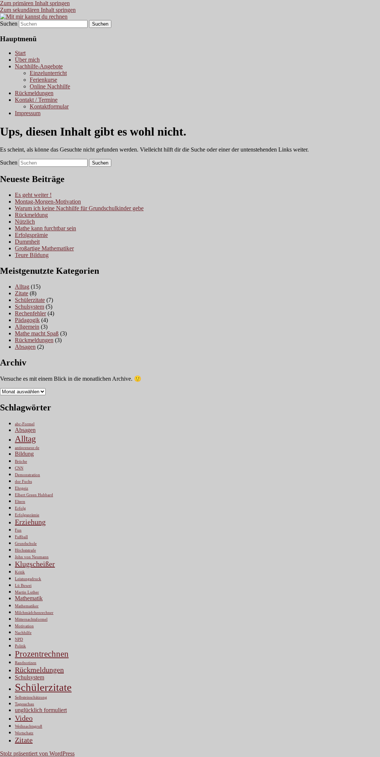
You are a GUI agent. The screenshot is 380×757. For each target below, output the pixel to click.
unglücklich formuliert (41, 710)
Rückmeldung (31, 215)
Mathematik (29, 598)
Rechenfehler (30, 313)
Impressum (27, 113)
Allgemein (27, 327)
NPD (19, 639)
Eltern (20, 502)
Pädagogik (27, 320)
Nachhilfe (23, 633)
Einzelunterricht (48, 73)
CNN (19, 468)
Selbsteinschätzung (31, 697)
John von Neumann (32, 557)
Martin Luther (27, 592)
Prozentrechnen (42, 654)
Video (24, 718)
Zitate (21, 293)
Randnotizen (25, 663)
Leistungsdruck (28, 579)
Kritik (20, 572)
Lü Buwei (23, 586)
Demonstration (27, 475)
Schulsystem (29, 306)
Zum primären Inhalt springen (35, 3)
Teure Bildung (32, 255)
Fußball (21, 537)
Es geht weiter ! (33, 195)
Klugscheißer (35, 564)
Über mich (27, 59)
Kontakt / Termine (36, 100)
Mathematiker (27, 606)
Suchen (8, 23)
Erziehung (30, 522)
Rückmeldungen (34, 93)
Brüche (21, 461)
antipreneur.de (27, 448)
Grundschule (26, 544)
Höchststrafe (25, 550)
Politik (20, 646)
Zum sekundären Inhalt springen (38, 10)
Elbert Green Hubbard (34, 495)
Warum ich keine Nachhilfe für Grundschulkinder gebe (79, 208)
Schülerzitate (30, 300)
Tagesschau (24, 704)
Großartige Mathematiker (44, 248)
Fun (18, 530)
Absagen (25, 347)
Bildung (24, 454)
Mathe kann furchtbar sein (45, 228)
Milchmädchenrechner (34, 613)
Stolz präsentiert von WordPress (37, 753)
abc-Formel (25, 424)
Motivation (24, 626)
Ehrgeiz (21, 488)
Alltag (22, 286)
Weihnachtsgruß (28, 726)
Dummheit (27, 241)
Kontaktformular (49, 106)
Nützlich (25, 221)
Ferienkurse (43, 80)
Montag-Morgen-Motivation (48, 201)
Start (20, 53)
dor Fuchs (23, 482)
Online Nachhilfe (50, 86)
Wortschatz (24, 733)
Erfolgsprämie (31, 235)
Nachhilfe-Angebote (39, 66)
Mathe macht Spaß (37, 333)
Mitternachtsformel (31, 619)
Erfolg (20, 508)
